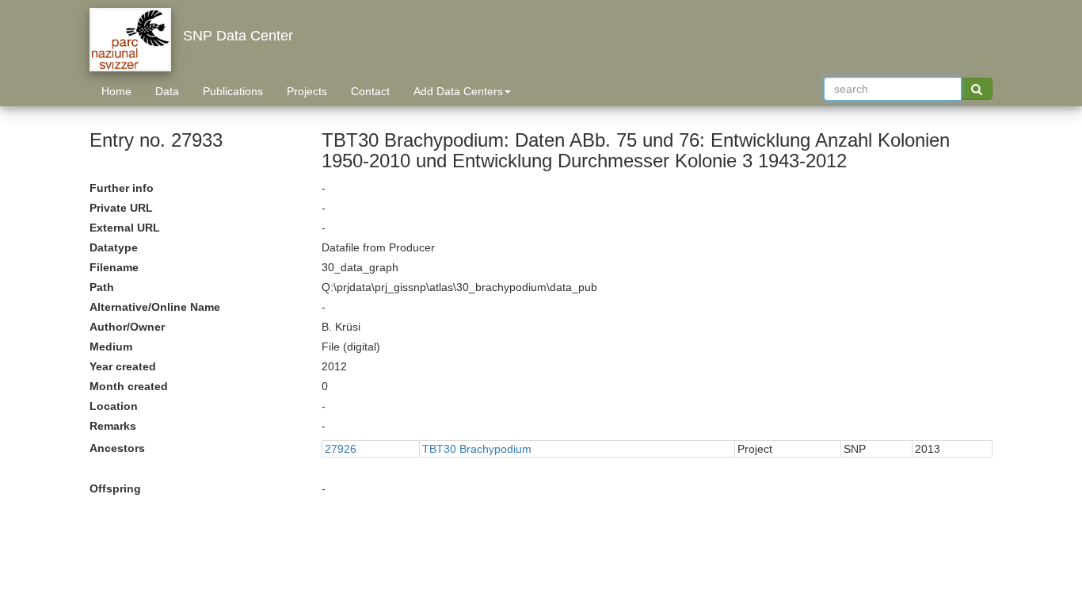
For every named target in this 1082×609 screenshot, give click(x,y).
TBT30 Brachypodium (476, 448)
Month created (129, 386)
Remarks (113, 425)
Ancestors (117, 448)
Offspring (115, 488)
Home (116, 91)
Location (114, 406)
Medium (111, 346)
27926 (340, 448)
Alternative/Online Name (155, 307)
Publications (233, 91)
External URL (125, 227)
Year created (123, 366)
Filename (114, 267)
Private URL (121, 207)
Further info (122, 188)
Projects (307, 91)
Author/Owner (127, 326)
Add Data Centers (458, 91)
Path (102, 287)
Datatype (114, 247)
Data (167, 91)
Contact (370, 91)
